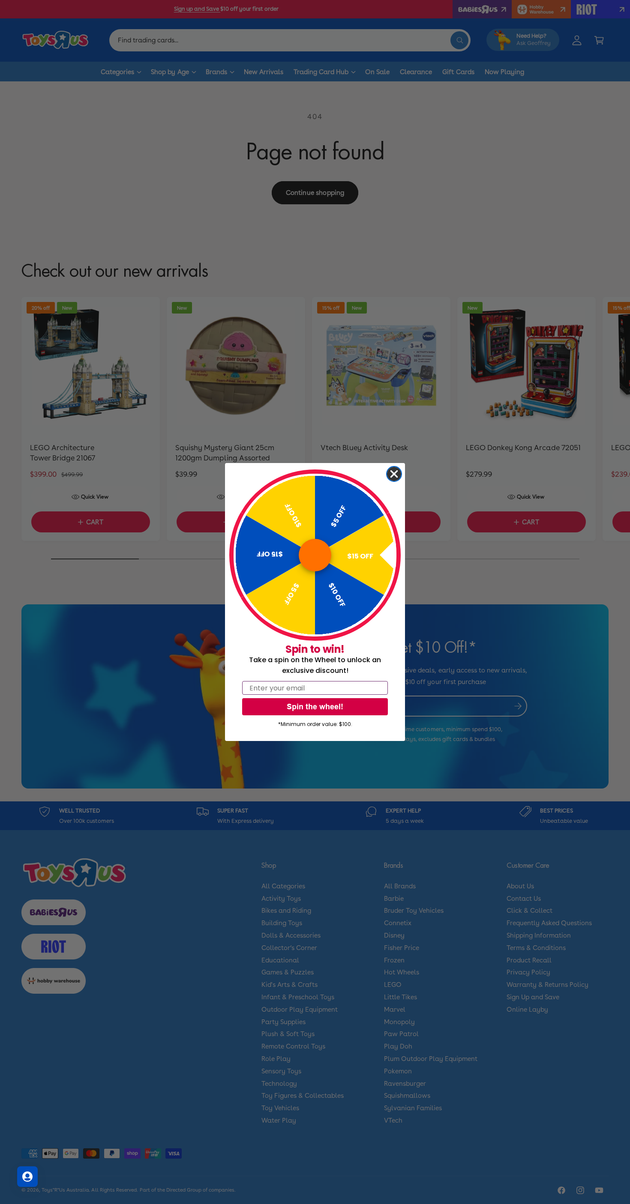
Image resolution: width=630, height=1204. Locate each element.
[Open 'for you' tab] (27, 1176)
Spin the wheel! (315, 706)
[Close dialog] (394, 473)
